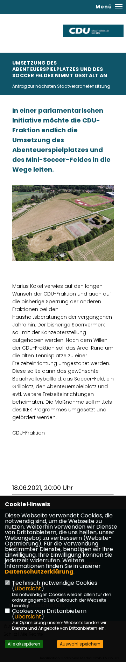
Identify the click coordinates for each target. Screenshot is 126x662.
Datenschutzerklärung (39, 572)
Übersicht (27, 588)
